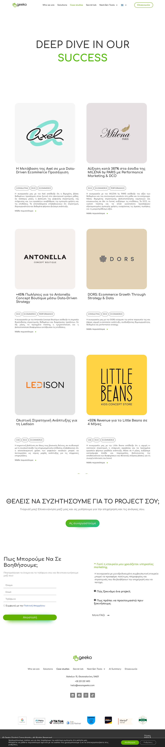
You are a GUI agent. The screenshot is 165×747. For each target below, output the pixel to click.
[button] (126, 566)
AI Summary (115, 669)
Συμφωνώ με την (25, 606)
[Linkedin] (72, 695)
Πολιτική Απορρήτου (34, 606)
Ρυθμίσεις (148, 742)
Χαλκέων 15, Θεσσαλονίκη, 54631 (82, 677)
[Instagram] (85, 695)
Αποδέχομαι (130, 742)
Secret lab (91, 5)
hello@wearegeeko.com (82, 685)
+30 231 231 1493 (82, 681)
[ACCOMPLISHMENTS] (82, 58)
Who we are (48, 5)
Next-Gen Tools (107, 5)
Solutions (62, 5)
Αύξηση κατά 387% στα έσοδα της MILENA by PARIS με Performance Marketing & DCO (116, 172)
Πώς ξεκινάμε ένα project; (113, 591)
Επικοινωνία (143, 5)
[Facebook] (79, 695)
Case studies (76, 5)
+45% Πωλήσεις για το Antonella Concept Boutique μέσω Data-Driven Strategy (46, 298)
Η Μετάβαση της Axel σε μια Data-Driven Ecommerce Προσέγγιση (45, 170)
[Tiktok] (92, 695)
